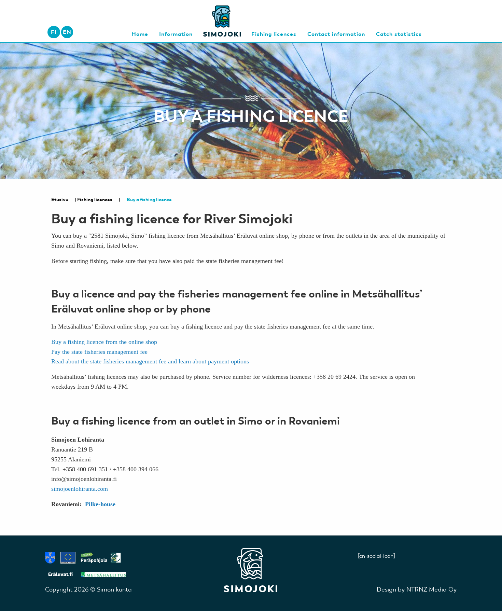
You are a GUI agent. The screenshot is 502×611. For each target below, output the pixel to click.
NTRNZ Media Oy (431, 589)
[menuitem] (67, 32)
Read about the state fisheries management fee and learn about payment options (150, 361)
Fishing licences (94, 199)
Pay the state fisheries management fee (99, 351)
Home (139, 34)
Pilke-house (100, 504)
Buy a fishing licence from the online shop (104, 341)
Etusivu (59, 199)
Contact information (336, 34)
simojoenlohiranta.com (79, 488)
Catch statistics (399, 34)
